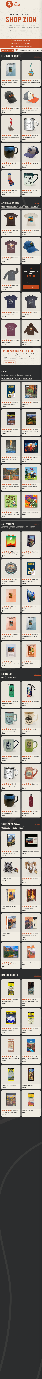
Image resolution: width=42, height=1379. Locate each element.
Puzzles (15, 827)
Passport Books (27, 378)
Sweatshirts (34, 206)
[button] (3, 4)
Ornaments (20, 528)
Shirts (21, 206)
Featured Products (25, 50)
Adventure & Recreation (9, 375)
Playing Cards (6, 827)
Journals (17, 378)
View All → (37, 56)
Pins (27, 528)
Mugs (3, 677)
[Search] (13, 50)
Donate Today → (9, 362)
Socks (26, 206)
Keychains (5, 528)
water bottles (12, 677)
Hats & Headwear (12, 206)
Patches (32, 528)
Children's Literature (24, 375)
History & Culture (7, 378)
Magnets (12, 528)
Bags (3, 206)
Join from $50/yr (31, 287)
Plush (21, 827)
